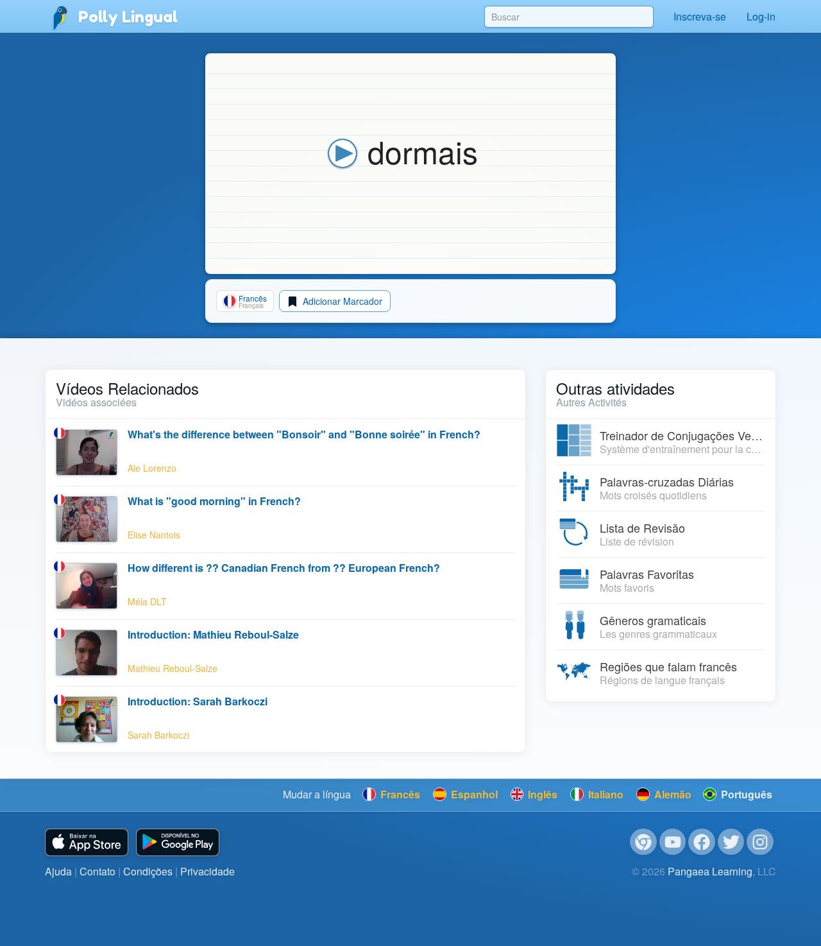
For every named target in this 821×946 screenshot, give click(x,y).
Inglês (541, 794)
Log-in (761, 16)
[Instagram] (760, 842)
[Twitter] (731, 842)
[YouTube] (672, 842)
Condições (148, 871)
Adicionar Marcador (341, 301)
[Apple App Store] (86, 842)
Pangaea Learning (710, 871)
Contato (97, 871)
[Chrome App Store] (643, 842)
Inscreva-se (699, 16)
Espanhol (473, 794)
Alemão (671, 794)
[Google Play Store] (177, 842)
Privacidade (207, 871)
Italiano (604, 794)
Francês (399, 794)
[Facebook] (701, 842)
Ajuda (58, 871)
